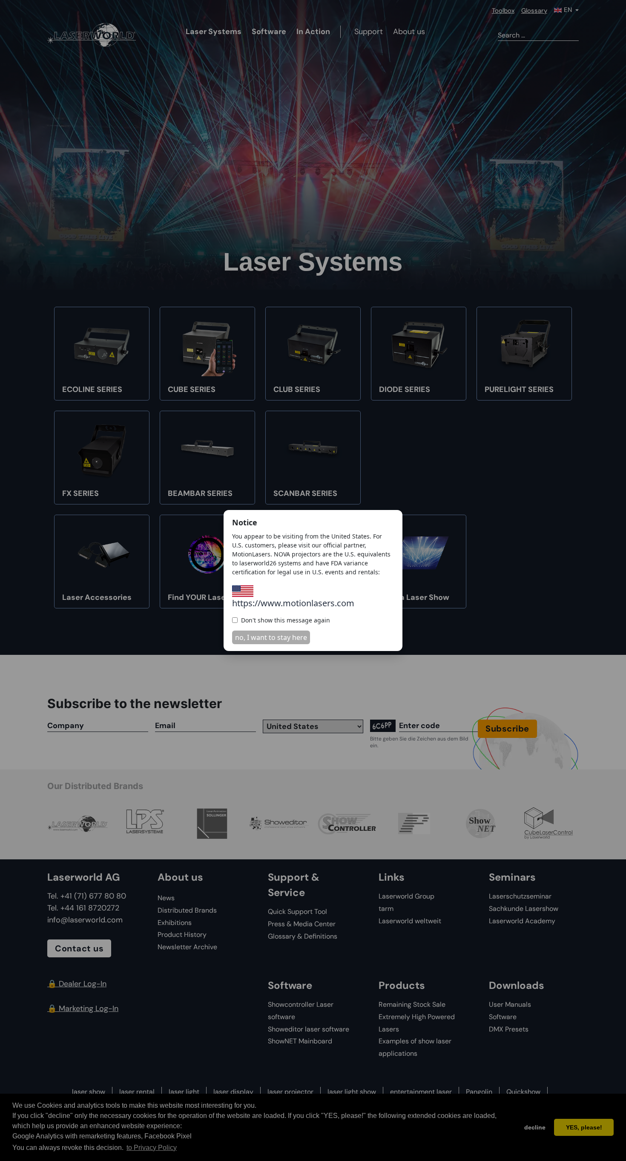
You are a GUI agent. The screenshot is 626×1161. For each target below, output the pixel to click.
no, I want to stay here (271, 637)
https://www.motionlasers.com (293, 603)
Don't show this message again (285, 620)
